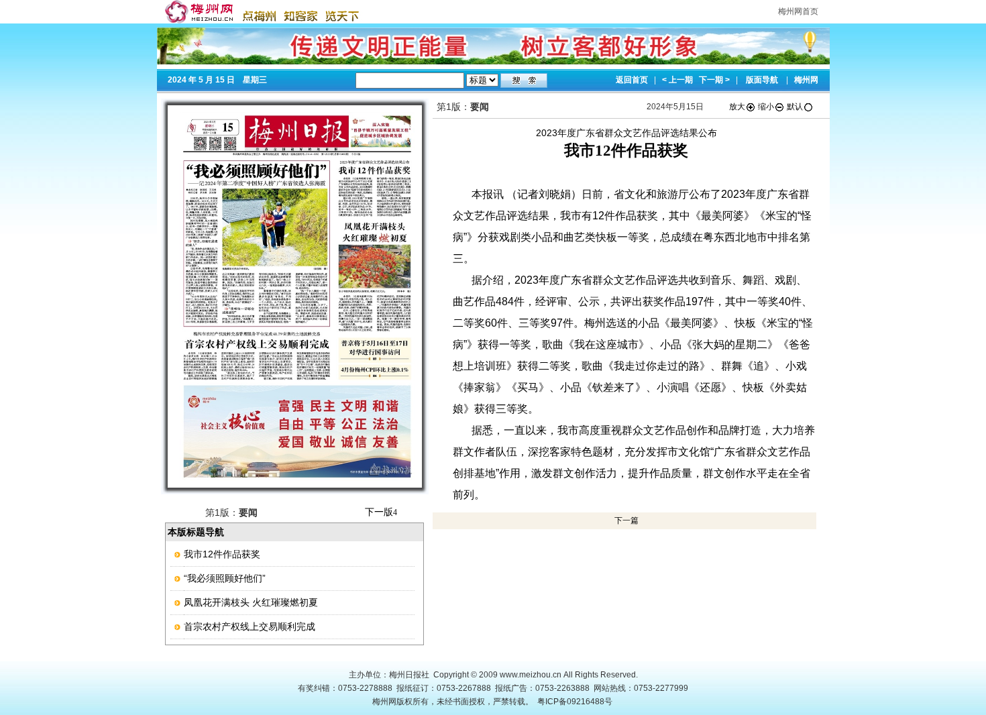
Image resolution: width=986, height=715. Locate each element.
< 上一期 (677, 80)
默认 (795, 106)
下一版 (381, 511)
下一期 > (714, 80)
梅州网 (806, 80)
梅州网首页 (798, 11)
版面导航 (762, 80)
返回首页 (632, 80)
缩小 (766, 106)
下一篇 (626, 520)
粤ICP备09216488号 (574, 701)
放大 (737, 106)
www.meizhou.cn (530, 674)
